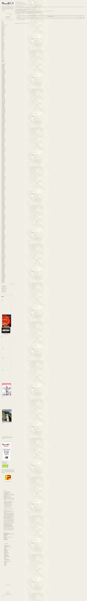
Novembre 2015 (3, 178)
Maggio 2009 (3, 115)
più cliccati (13, 284)
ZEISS (2, 62)
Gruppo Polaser (6, 551)
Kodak (2, 33)
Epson (2, 26)
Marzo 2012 (3, 142)
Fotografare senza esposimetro (7, 497)
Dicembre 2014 (3, 169)
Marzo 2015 (3, 171)
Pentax (2, 44)
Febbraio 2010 (3, 122)
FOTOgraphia (3, 27)
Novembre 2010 (3, 129)
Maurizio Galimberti (6, 552)
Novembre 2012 (3, 149)
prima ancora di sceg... (4, 288)
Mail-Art (3, 38)
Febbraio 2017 (3, 190)
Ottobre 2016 (3, 187)
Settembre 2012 (3, 147)
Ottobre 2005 (3, 80)
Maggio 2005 (3, 76)
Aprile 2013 (3, 153)
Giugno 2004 (3, 67)
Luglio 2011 (3, 136)
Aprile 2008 (3, 104)
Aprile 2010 (3, 124)
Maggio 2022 (3, 241)
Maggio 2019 (3, 212)
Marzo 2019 (3, 210)
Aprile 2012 (3, 143)
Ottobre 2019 (3, 216)
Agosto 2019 (3, 214)
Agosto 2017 (3, 195)
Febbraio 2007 (3, 93)
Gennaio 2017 (3, 189)
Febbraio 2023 (3, 248)
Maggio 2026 (3, 280)
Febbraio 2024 (3, 258)
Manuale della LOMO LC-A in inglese (8, 515)
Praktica (3, 48)
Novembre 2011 (3, 139)
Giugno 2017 (3, 193)
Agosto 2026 (3, 282)
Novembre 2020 (3, 226)
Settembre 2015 (3, 176)
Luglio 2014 (3, 165)
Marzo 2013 (3, 152)
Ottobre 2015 (3, 177)
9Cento (5, 563)
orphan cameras (9, 518)
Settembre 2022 (3, 244)
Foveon (2, 28)
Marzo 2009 (3, 113)
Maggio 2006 (3, 86)
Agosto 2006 (3, 88)
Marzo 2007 (3, 94)
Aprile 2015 (3, 172)
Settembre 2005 (3, 79)
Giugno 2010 (3, 125)
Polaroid (3, 47)
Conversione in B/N (6, 493)
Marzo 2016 (3, 181)
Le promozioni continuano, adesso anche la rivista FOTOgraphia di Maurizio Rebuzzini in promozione (8, 472)
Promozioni (3, 49)
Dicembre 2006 (3, 91)
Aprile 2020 (3, 221)
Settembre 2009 (3, 118)
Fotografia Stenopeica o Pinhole (7, 496)
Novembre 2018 (3, 207)
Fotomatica (5, 564)
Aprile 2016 (3, 182)
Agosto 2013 (3, 156)
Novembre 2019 (3, 217)
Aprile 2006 (3, 85)
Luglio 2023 (3, 252)
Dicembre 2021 (3, 237)
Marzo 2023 (3, 249)
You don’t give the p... (4, 290)
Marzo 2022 (3, 239)
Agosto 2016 (3, 185)
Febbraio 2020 (3, 219)
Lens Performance (6, 546)
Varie (2, 58)
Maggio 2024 (3, 260)
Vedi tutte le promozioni (8, 481)
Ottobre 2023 (3, 255)
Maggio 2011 (3, 134)
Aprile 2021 (3, 230)
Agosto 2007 (3, 98)
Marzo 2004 (3, 65)
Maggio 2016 (3, 183)
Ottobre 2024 (3, 264)
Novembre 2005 (3, 81)
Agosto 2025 (3, 272)
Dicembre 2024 (3, 266)
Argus (2, 22)
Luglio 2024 (3, 262)
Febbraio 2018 (3, 200)
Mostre (2, 41)
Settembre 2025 (3, 273)
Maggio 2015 (3, 173)
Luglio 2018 (3, 204)
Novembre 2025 (3, 275)
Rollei (2, 50)
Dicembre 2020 (3, 227)
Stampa (24, 19)
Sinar (2, 54)
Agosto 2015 (3, 175)
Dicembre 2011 (3, 140)
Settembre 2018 (3, 205)
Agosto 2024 (3, 263)
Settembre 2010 (3, 128)
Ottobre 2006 (3, 90)
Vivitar (2, 59)
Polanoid (5, 557)
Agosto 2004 (3, 69)
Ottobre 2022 (3, 245)
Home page (16, 23)
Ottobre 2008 (3, 109)
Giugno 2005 (3, 77)
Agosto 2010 (3, 127)
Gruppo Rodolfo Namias (7, 556)
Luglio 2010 (3, 126)
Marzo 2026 (3, 278)
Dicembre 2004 (3, 72)
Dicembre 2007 (3, 101)
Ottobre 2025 (3, 274)
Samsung (3, 51)
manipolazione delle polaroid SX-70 (8, 524)
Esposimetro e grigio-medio (7, 491)
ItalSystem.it (5, 549)
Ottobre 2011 (3, 138)
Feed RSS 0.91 (8, 16)
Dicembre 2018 (3, 208)
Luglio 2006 (3, 87)
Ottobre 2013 (3, 158)
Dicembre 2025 (3, 276)
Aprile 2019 (3, 211)
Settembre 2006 (3, 89)
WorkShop (3, 61)
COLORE (5, 536)
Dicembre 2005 (3, 82)
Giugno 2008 (3, 106)
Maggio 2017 (3, 192)
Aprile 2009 (3, 114)
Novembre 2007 (3, 100)
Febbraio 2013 (3, 151)
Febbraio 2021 (3, 229)
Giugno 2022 (3, 242)
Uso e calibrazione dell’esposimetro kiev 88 (9, 494)
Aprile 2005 (3, 75)
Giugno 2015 (3, 174)
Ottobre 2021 (3, 235)
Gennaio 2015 (3, 170)
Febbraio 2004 (3, 64)
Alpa (2, 21)
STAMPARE (5, 538)
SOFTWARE (5, 535)
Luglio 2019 (3, 213)
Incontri (3, 32)
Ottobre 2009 (3, 119)
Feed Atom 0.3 (8, 17)
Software (3, 55)
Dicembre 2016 (3, 188)
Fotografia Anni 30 (6, 555)
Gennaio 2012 (3, 141)
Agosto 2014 (3, 166)
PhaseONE (3, 45)
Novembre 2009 (3, 120)
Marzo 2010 (3, 123)
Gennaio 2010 (3, 121)
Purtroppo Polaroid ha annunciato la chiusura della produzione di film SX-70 (8, 526)
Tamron (2, 57)
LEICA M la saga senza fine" (7, 503)
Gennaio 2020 (3, 218)
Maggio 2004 (3, 66)
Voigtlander (3, 60)
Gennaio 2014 (3, 160)
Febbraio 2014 (3, 161)
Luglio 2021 (3, 233)
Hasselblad (3, 29)
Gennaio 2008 (3, 102)
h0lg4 (4, 558)
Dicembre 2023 (3, 256)
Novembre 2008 (3, 110)
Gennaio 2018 (3, 199)
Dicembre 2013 (3, 159)
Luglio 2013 (3, 155)
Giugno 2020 (3, 222)
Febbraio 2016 (3, 180)
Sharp (2, 53)
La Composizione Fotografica (7, 492)
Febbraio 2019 (3, 209)
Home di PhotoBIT (18, 2)
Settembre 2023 (3, 254)
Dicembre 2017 (3, 198)
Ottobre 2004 (3, 70)
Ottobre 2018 (3, 206)
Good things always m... (4, 286)
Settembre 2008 (3, 108)
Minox (2, 40)
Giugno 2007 (3, 96)
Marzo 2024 (3, 259)
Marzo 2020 (3, 220)
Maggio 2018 (3, 202)
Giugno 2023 (3, 251)
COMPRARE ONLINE (6, 533)
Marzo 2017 (3, 191)
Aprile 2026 (3, 279)
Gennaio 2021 (3, 228)
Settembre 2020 (3, 225)
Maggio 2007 (3, 95)
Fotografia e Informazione (7, 545)
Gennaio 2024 (3, 257)
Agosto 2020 (3, 224)
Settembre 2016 (3, 186)
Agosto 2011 (3, 137)
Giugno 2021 (3, 232)
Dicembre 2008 (3, 111)
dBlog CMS (7, 594)
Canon (2, 23)
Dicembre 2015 (3, 179)
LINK (4, 565)
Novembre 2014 (3, 168)
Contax (2, 25)
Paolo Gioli (5, 553)
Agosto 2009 (3, 117)
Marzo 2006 (3, 84)
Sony (2, 56)
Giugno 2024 (3, 261)
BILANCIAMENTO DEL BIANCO (8, 537)
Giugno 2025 (3, 271)
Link (2, 37)
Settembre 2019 (3, 215)
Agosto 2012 (3, 146)
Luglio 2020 (3, 223)
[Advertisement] (8, 486)
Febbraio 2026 (3, 277)
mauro (17, 4)
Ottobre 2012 (3, 148)
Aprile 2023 (3, 250)
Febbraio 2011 (3, 132)
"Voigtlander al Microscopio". (7, 506)
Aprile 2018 (3, 201)
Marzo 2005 (3, 74)
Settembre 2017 (3, 196)
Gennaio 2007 (3, 92)
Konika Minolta (3, 34)
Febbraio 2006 (3, 83)
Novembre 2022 (3, 246)
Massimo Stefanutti (6, 554)
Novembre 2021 (3, 236)
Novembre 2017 (3, 197)
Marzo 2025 (3, 268)
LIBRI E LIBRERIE (6, 539)
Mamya (2, 39)
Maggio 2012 (3, 144)
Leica (2, 36)
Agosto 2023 (3, 253)
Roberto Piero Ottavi (6, 550)
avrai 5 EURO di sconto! (11, 469)
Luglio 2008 (3, 107)
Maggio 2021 (3, 231)
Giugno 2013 (3, 154)
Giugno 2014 (3, 164)
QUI (4, 438)
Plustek (2, 46)
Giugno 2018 (3, 203)
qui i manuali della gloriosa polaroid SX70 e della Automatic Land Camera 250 (9, 517)
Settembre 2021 (3, 234)
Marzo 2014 (3, 162)
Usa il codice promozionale (5, 469)
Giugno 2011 (3, 135)
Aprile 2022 (3, 240)
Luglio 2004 (3, 68)
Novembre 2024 (3, 265)
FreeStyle (5, 547)
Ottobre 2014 (3, 167)
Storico (21, 19)
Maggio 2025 (3, 270)
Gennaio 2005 (3, 73)
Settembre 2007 (3, 99)
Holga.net (5, 548)
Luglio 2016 (3, 184)
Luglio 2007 (3, 97)
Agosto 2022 (3, 243)
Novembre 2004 (3, 71)
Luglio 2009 (3, 116)
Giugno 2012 (3, 145)
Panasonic (3, 43)
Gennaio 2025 (3, 267)
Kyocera (2, 35)
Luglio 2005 (3, 78)
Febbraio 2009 (3, 112)
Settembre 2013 (3, 157)
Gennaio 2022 (3, 238)
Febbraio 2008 (3, 103)
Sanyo (2, 52)
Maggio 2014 (3, 163)
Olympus (3, 42)
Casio (2, 24)
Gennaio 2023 (3, 247)
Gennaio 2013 (3, 150)
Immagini (3, 31)
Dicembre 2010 (3, 130)
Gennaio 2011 (3, 131)
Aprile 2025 (3, 269)
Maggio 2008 (3, 105)
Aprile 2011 (3, 133)
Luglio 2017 (3, 194)
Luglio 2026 (3, 281)
